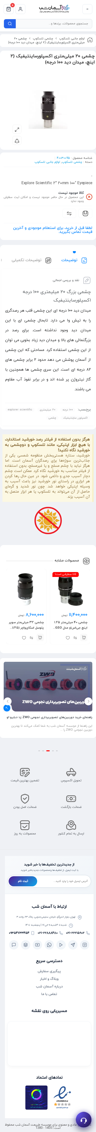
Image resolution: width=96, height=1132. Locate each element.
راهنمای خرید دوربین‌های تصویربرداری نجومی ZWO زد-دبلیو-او (49, 717)
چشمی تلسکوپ (43, 39)
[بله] (13, 945)
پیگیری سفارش (49, 971)
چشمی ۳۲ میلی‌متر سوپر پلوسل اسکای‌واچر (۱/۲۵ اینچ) (26, 627)
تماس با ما (49, 994)
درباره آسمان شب (49, 986)
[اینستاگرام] (84, 945)
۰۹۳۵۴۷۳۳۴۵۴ (19, 933)
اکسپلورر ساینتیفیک (75, 418)
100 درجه (68, 410)
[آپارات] (61, 945)
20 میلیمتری (47, 410)
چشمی (52, 418)
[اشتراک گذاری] (17, 140)
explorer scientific (20, 410)
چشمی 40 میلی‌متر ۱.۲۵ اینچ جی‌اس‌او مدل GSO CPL (70, 627)
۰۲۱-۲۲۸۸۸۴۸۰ (48, 933)
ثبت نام (23, 881)
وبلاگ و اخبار (49, 979)
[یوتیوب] (37, 945)
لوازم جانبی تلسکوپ (72, 39)
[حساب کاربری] (20, 9)
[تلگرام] (73, 945)
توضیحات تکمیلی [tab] (27, 260)
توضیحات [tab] (70, 260)
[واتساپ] (49, 945)
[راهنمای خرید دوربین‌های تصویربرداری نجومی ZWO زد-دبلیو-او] (48, 686)
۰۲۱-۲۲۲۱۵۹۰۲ (75, 933)
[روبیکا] (25, 945)
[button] (83, 637)
